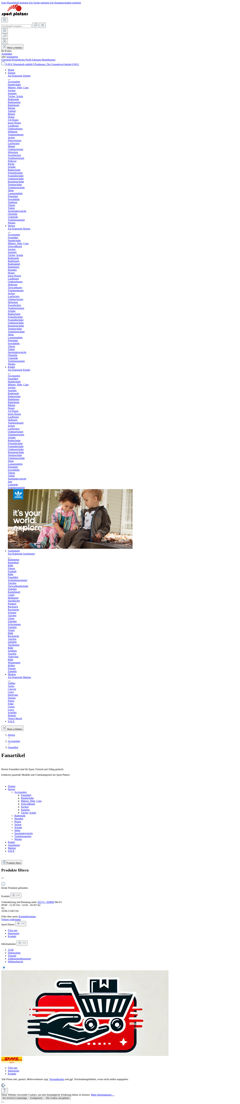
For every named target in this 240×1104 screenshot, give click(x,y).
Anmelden (6, 53)
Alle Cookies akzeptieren (57, 1098)
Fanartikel (26, 795)
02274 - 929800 (46, 902)
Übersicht (6, 59)
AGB (11, 949)
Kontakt (12, 936)
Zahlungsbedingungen (19, 958)
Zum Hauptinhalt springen (15, 2)
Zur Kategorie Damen (19, 75)
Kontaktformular (27, 916)
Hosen (17, 821)
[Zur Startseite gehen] (14, 15)
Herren (11, 789)
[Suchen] (35, 25)
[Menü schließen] (9, 79)
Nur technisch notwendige (15, 1098)
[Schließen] (2, 1102)
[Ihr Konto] (4, 41)
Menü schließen (14, 48)
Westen (18, 839)
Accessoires (20, 792)
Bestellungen (48, 59)
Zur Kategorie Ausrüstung (21, 553)
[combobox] (16, 26)
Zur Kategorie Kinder (19, 369)
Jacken (17, 824)
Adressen (37, 59)
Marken (12, 848)
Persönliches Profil (22, 59)
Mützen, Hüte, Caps (31, 801)
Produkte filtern (14, 863)
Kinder (11, 842)
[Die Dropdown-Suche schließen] (42, 25)
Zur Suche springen (39, 2)
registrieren (12, 56)
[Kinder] (70, 547)
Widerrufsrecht (15, 961)
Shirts (17, 830)
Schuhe (18, 827)
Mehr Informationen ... (102, 1094)
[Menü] (4, 20)
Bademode (19, 815)
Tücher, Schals (28, 812)
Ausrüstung (14, 845)
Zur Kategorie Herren (19, 228)
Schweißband (28, 804)
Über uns (12, 930)
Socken (25, 806)
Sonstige (25, 809)
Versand (12, 955)
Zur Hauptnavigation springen (65, 2)
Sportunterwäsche (23, 833)
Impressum (13, 933)
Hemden (18, 818)
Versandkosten (56, 1079)
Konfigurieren (36, 1098)
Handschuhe (27, 798)
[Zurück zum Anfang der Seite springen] (4, 1090)
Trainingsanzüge (22, 836)
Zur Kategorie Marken (19, 677)
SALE (11, 851)
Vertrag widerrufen (11, 919)
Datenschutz (14, 952)
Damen (11, 786)
